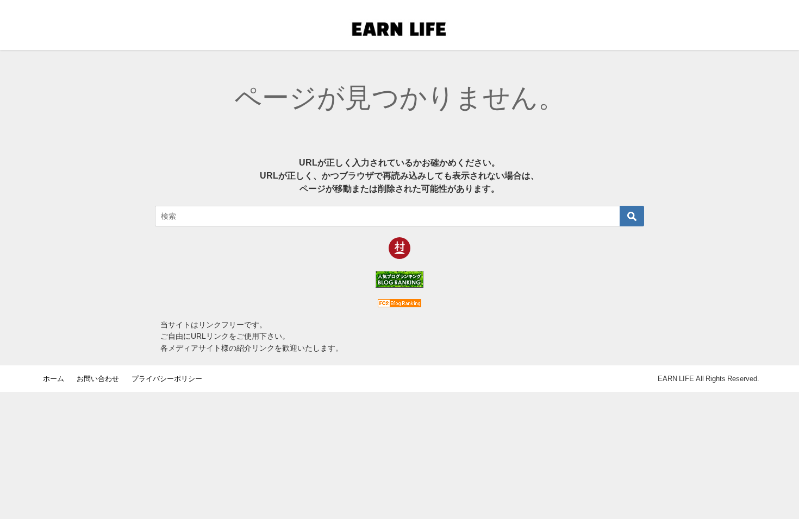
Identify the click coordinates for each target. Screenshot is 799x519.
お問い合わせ (101, 378)
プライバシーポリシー (167, 378)
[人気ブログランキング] (399, 279)
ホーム (57, 378)
